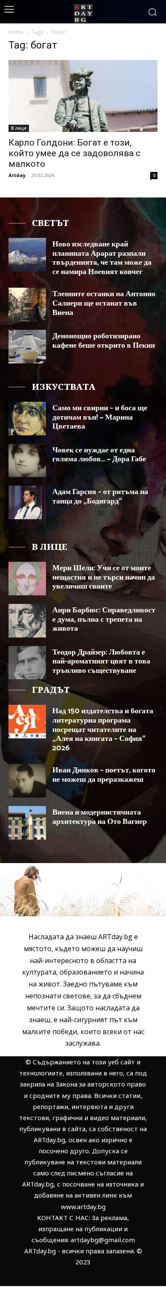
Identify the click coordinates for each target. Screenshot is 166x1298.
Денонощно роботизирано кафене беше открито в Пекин (103, 341)
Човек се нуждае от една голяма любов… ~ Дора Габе (99, 455)
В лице (18, 128)
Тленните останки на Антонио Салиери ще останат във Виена (103, 303)
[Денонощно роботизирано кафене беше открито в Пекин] (27, 346)
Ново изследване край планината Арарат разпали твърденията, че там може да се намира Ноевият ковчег (102, 258)
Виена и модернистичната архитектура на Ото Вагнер (99, 817)
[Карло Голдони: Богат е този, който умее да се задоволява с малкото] (83, 96)
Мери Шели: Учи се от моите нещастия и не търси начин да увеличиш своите (103, 577)
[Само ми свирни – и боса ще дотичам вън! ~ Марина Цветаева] (27, 418)
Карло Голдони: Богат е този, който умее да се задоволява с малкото (74, 153)
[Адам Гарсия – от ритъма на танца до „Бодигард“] (27, 502)
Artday (17, 175)
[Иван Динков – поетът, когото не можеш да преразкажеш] (27, 781)
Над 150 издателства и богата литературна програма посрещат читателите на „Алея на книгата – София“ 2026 (102, 729)
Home (16, 32)
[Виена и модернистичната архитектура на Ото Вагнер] (27, 823)
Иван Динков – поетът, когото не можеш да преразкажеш (103, 775)
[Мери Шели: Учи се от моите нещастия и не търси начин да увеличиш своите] (27, 578)
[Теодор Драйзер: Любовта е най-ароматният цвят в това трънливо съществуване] (27, 663)
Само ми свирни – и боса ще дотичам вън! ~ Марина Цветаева (99, 417)
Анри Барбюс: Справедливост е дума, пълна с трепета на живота (103, 619)
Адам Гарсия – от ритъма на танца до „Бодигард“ (100, 497)
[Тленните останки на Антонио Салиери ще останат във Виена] (27, 304)
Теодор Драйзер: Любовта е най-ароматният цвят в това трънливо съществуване (101, 661)
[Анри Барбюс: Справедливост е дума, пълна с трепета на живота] (27, 621)
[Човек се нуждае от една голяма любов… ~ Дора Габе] (27, 460)
